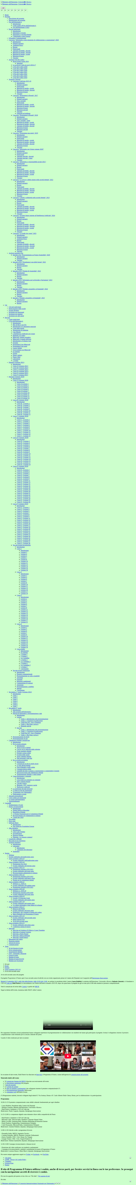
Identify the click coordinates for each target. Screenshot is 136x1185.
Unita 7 (15, 706)
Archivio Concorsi (14, 79)
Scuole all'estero (14, 310)
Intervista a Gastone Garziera (22, 932)
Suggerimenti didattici (16, 952)
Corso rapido (21, 649)
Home (7, 15)
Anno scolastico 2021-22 (16, 875)
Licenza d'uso (9, 1163)
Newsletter (12, 819)
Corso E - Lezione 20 (23, 491)
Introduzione (17, 24)
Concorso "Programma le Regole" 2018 (25, 115)
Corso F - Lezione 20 (23, 529)
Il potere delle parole (23, 755)
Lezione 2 (24, 599)
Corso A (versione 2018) (20, 380)
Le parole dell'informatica (17, 799)
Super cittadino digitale (24, 756)
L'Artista (15, 360)
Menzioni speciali (22, 110)
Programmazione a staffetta (25, 686)
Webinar (11, 855)
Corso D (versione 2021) (20, 371)
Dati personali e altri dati (24, 758)
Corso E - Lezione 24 (23, 498)
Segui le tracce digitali (24, 747)
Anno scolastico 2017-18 (16, 901)
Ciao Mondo (17, 332)
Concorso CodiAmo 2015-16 (22, 81)
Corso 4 (19, 624)
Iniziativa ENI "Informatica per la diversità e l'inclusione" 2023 (32, 280)
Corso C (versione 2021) (20, 369)
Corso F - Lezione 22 (23, 532)
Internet (19, 688)
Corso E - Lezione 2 (23, 470)
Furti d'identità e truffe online (26, 767)
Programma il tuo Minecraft (21, 344)
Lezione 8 (24, 559)
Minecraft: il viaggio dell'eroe (22, 339)
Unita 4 (15, 701)
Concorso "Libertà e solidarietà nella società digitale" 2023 (31, 197)
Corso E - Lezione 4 (23, 472)
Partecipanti (16, 49)
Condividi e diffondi (15, 839)
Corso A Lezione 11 (23, 394)
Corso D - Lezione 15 (23, 461)
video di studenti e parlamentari (16, 1088)
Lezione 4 (24, 554)
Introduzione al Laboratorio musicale (24, 326)
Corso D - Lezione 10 (23, 454)
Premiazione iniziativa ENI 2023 (23, 869)
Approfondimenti (14, 801)
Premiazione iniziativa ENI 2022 (23, 876)
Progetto (7, 17)
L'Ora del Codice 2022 (20, 74)
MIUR (37, 986)
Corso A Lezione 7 (23, 391)
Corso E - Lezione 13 (23, 482)
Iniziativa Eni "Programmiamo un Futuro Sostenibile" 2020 (31, 255)
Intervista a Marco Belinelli (21, 935)
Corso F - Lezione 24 (23, 536)
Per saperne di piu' (44, 1176)
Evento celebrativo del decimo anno (24, 866)
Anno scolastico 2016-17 (16, 907)
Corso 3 (19, 595)
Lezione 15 (24, 617)
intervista (39, 1074)
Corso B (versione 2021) (20, 368)
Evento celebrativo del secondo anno (24, 918)
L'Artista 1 (24, 654)
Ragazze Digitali (18, 835)
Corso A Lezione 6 (23, 389)
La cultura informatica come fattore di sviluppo (27, 905)
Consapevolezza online (24, 769)
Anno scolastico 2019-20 (16, 889)
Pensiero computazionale (24, 674)
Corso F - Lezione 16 (23, 523)
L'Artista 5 (24, 667)
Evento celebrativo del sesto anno (23, 894)
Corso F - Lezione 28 (23, 543)
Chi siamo (8, 1158)
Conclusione (25, 669)
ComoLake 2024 (18, 817)
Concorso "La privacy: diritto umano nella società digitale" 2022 (33, 180)
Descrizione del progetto (16, 18)
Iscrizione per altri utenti (16, 316)
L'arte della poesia (18, 328)
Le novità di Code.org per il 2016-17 (24, 65)
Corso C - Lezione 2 (23, 420)
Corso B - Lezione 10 (23, 411)
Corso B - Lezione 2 (23, 403)
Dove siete (12, 821)
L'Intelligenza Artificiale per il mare (24, 334)
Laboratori (16, 846)
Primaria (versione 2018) (16, 377)
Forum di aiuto (13, 955)
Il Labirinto (16, 352)
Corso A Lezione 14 (23, 398)
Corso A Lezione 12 (23, 396)
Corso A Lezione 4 (23, 387)
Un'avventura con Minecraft (21, 350)
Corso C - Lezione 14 (23, 434)
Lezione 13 (24, 565)
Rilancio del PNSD (19, 909)
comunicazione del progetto (79, 1074)
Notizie (7, 853)
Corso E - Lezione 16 (23, 486)
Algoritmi (20, 678)
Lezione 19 (24, 593)
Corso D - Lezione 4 (23, 443)
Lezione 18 (24, 570)
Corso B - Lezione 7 (23, 407)
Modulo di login (14, 957)
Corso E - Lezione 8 (23, 477)
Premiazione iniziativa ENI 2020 (23, 893)
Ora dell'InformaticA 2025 (21, 27)
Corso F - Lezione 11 (23, 518)
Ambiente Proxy (18, 45)
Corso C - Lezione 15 (23, 436)
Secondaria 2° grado (15, 708)
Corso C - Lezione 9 (23, 429)
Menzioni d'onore (18, 56)
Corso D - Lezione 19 (23, 464)
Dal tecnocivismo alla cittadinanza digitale (30, 772)
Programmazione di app (20, 738)
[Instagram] (16, 11)
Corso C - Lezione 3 (23, 421)
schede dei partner (12, 1087)
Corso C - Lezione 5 (23, 423)
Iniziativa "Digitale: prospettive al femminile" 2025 (29, 298)
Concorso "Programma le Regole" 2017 (25, 95)
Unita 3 (15, 699)
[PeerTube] (12, 11)
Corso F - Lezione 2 (23, 507)
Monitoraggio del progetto (17, 20)
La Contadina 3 (25, 665)
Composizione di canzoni (25, 683)
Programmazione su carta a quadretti (28, 676)
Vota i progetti (21, 101)
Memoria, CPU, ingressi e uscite (27, 785)
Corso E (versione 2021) (20, 373)
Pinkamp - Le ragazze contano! (22, 837)
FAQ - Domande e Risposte (17, 953)
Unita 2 (15, 697)
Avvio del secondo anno (20, 921)
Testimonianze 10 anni (16, 805)
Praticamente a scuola (19, 794)
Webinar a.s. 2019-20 (19, 891)
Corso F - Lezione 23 (23, 534)
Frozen (15, 353)
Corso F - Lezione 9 (23, 516)
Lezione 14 (24, 566)
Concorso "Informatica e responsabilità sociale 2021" (29, 162)
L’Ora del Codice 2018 (20, 67)
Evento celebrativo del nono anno (23, 871)
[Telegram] (22, 11)
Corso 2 (19, 572)
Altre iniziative (13, 828)
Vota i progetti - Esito (23, 120)
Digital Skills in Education (21, 810)
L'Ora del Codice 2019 (20, 68)
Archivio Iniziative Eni (16, 253)
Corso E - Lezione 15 (23, 484)
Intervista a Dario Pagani (20, 934)
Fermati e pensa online (24, 753)
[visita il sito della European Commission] (58, 1183)
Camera (24, 986)
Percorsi (7, 317)
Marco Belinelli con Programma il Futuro (26, 914)
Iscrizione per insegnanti (16, 312)
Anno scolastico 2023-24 (16, 862)
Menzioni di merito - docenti (22, 52)
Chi (6, 305)
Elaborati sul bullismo (23, 113)
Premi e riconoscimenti (16, 807)
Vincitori (15, 58)
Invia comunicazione (15, 950)
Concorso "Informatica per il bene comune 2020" (28, 149)
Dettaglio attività (26, 726)
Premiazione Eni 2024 (20, 864)
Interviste (12, 928)
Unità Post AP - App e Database (31, 722)
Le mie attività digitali (23, 765)
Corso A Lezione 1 (23, 384)
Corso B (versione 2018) (20, 400)
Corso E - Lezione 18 (23, 488)
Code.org (9, 983)
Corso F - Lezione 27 (23, 541)
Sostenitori (16, 851)
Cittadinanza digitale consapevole (19, 740)
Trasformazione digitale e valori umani (29, 774)
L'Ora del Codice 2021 (20, 72)
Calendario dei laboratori (24, 850)
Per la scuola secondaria (20, 760)
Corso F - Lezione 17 (23, 525)
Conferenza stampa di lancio (22, 927)
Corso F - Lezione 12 (23, 520)
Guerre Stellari (17, 348)
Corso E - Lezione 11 (23, 480)
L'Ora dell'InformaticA (16, 321)
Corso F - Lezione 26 (23, 540)
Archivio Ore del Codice (16, 60)
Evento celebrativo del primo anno (23, 925)
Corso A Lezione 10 (23, 393)
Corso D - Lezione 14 (23, 459)
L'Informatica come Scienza (21, 36)
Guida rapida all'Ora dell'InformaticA (24, 25)
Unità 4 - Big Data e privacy (30, 724)
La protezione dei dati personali (22, 789)
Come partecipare (14, 319)
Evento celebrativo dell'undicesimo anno (25, 860)
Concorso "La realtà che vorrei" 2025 (24, 233)
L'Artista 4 (24, 663)
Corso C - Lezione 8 (23, 427)
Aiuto (6, 946)
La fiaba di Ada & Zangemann (22, 790)
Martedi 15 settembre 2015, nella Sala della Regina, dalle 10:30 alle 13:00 (24, 981)
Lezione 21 (24, 622)
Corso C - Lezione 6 (23, 425)
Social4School (17, 833)
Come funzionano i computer (22, 776)
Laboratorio (16, 359)
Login (3, 8)
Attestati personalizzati (16, 796)
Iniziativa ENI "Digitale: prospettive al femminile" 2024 (30, 289)
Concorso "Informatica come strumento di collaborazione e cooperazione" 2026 (34, 40)
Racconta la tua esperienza (17, 841)
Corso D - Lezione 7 (23, 448)
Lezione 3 (24, 552)
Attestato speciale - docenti (25, 156)
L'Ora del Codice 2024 (20, 77)
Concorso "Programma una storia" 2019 (25, 133)
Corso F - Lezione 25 (23, 538)
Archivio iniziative (14, 842)
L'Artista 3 (24, 660)
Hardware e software (23, 787)
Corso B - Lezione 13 (23, 414)
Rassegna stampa (14, 941)
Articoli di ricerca (14, 943)
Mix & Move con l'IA (19, 325)
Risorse (15, 47)
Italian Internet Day (19, 919)
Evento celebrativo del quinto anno (24, 900)
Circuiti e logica (22, 783)
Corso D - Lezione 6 (23, 446)
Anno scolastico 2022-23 (16, 867)
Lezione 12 (24, 611)
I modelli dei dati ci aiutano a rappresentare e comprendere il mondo (38, 771)
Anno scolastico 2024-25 (16, 858)
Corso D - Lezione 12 (23, 457)
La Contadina (25, 658)
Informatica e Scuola (19, 33)
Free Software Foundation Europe (23, 826)
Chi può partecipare (15, 307)
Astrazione (20, 685)
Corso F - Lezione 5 (23, 511)
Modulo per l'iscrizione (16, 961)
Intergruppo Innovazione (100, 978)
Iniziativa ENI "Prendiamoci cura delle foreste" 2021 (29, 262)
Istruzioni (20, 63)
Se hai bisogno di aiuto (16, 948)
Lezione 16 (24, 568)
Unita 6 (15, 704)
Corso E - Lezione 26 (23, 502)
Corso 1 (19, 549)
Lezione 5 (24, 556)
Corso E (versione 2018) (20, 466)
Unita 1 (15, 695)
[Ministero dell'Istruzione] (9, 1183)
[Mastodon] (26, 11)
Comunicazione (14, 944)
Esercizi (19, 728)
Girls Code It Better (19, 832)
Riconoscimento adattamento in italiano (25, 873)
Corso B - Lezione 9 (23, 409)
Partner (7, 1165)
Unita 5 (15, 703)
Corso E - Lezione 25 (23, 500)
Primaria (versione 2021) (16, 362)
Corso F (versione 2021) (20, 375)
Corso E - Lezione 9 (23, 479)
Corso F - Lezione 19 (23, 527)
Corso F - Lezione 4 (23, 509)
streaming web (11, 1092)
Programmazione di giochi (21, 737)
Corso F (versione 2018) (20, 504)
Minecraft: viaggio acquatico (22, 337)
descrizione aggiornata (14, 1083)
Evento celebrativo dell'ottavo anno (24, 878)
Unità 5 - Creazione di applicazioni (32, 721)
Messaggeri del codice (16, 939)
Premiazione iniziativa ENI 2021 (23, 887)
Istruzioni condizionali (24, 681)
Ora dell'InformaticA (15, 22)
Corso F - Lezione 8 (23, 515)
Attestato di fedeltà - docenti (21, 51)
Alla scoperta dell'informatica (22, 712)
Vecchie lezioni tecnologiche (22, 545)
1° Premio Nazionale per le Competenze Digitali (28, 814)
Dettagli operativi (18, 43)
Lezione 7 (24, 558)
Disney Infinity (17, 355)
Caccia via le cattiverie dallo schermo (28, 749)
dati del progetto (11, 1085)
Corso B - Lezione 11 (23, 412)
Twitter (28, 1154)
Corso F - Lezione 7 (23, 513)
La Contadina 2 (25, 661)
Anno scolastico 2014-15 (16, 923)
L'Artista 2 (24, 656)
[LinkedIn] (6, 11)
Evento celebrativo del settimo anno (24, 885)
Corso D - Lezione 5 (23, 445)
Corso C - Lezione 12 (23, 432)
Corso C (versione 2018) (20, 416)
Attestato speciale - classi (24, 158)
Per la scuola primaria (19, 744)
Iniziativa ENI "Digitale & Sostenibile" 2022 (27, 271)
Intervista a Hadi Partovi (20, 937)
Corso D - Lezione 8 (23, 450)
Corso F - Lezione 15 (23, 522)
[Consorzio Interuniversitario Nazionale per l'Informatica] (36, 1183)
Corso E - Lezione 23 (23, 497)
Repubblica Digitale (19, 812)
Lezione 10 (24, 561)
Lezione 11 (24, 563)
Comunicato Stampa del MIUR (16, 1081)
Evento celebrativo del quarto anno (24, 903)
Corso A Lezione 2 (23, 386)
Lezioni (19, 717)
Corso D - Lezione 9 (23, 452)
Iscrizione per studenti (16, 314)
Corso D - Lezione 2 (23, 441)
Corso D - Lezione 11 (23, 455)
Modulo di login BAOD (16, 959)
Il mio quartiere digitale (24, 751)
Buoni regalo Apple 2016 (21, 61)
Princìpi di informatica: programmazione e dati (27, 713)
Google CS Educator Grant (21, 898)
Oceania (15, 343)
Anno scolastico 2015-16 (16, 916)
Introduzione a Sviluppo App (22, 341)
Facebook (36, 1154)
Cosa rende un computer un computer (28, 780)
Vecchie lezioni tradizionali (21, 670)
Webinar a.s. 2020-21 (19, 884)
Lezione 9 (24, 635)
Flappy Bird (16, 357)
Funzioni (19, 679)
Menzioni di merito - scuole (21, 54)
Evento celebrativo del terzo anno (23, 910)
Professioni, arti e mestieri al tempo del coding (27, 912)
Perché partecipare (14, 29)
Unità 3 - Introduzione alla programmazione (34, 719)
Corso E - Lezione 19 (23, 489)
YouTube (45, 1154)
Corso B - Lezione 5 (23, 405)
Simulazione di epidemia (20, 330)
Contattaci (8, 1161)
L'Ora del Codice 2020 (20, 70)
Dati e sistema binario (23, 781)
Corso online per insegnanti (17, 798)
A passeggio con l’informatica (22, 792)
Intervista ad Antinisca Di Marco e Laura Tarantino (29, 930)
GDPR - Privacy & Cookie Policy (15, 1159)
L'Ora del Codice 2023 (20, 76)
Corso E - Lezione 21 (23, 493)
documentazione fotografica (15, 1090)
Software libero (13, 823)
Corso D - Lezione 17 (23, 463)
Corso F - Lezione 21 (23, 531)
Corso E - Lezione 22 (23, 495)
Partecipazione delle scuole (17, 309)
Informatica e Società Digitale (22, 34)
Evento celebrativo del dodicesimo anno (21, 857)
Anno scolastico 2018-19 (16, 896)
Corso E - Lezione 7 (23, 475)
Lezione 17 (24, 592)
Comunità (8, 803)
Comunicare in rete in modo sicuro (27, 764)
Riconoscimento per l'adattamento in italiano (27, 815)
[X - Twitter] (19, 11)
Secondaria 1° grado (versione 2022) (20, 692)
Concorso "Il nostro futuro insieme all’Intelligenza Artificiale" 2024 (34, 215)
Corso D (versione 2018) (20, 437)
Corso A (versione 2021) (20, 366)
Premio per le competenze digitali (23, 880)
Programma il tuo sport (20, 346)
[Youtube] (9, 11)
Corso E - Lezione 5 (23, 473)
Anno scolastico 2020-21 (16, 882)
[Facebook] (2, 11)
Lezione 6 (24, 579)
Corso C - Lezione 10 (23, 430)
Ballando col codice (19, 335)
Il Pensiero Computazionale (17, 38)
